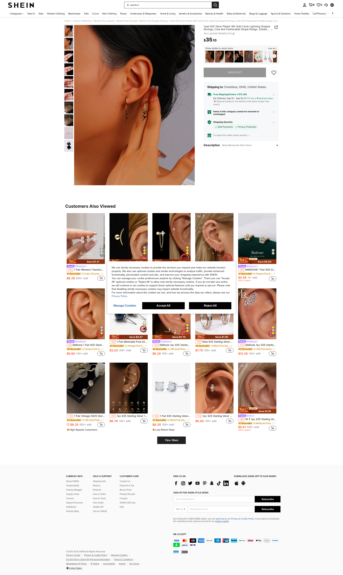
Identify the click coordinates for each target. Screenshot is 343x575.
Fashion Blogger (74, 490)
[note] (86, 261)
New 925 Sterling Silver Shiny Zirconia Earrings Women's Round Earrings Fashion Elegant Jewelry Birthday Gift (214, 341)
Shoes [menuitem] (123, 13)
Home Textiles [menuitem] (301, 13)
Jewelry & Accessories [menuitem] (190, 13)
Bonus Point (125, 490)
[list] (201, 483)
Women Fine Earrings (126, 21)
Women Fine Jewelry (104, 21)
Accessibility (109, 564)
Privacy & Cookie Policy (242, 519)
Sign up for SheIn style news (190, 492)
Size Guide (98, 502)
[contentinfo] (226, 542)
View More (171, 440)
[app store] (236, 485)
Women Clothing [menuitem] (56, 13)
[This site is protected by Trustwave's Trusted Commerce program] (176, 552)
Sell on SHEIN (100, 511)
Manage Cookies (119, 555)
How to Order (99, 494)
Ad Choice (134, 564)
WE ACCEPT (179, 534)
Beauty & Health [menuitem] (214, 13)
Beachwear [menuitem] (74, 13)
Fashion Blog (72, 511)
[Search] (215, 5)
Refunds (97, 490)
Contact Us (125, 481)
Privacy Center (73, 555)
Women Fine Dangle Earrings (153, 21)
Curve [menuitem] (95, 13)
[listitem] (209, 57)
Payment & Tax (127, 485)
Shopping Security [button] (223, 122)
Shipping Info (99, 481)
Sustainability (72, 485)
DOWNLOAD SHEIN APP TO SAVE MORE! (255, 476)
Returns (97, 485)
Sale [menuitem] (41, 13)
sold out (235, 72)
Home (67, 21)
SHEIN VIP (98, 507)
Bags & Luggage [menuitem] (258, 13)
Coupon (124, 498)
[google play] (243, 485)
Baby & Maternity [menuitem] (236, 13)
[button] (326, 5)
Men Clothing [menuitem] (109, 13)
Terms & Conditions (123, 559)
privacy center (222, 521)
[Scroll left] (328, 13)
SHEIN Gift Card (127, 502)
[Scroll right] (332, 13)
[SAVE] (274, 72)
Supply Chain (72, 494)
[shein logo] (21, 5)
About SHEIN (72, 481)
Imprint (122, 564)
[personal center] (304, 5)
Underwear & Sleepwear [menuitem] (143, 13)
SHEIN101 (71, 507)
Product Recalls (127, 494)
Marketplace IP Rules (76, 564)
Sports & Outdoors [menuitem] (281, 13)
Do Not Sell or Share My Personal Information (88, 559)
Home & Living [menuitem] (167, 13)
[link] (312, 5)
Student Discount (74, 502)
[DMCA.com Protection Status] (184, 552)
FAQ (122, 507)
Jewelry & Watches (81, 21)
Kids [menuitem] (86, 13)
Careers (70, 498)
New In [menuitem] (31, 13)
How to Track (99, 498)
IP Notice (95, 564)
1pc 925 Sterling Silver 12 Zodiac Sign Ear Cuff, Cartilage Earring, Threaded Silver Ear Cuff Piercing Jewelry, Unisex (129, 416)
